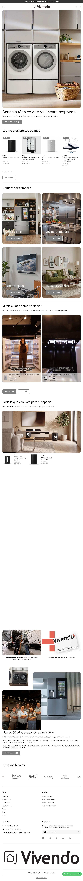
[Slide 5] (8, 171)
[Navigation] (3, 6)
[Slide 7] (11, 171)
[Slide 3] (5, 171)
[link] (57, 696)
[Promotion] (61, 218)
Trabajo (4, 809)
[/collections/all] (41, 59)
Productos (5, 796)
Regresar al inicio (41, 877)
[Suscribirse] (79, 832)
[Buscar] (76, 6)
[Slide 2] (4, 171)
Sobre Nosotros (6, 805)
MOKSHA (53, 872)
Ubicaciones (5, 802)
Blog (3, 812)
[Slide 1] (2, 171)
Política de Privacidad (48, 802)
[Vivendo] (41, 7)
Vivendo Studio (6, 799)
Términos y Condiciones (49, 805)
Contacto (5, 815)
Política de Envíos (47, 796)
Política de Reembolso (48, 799)
